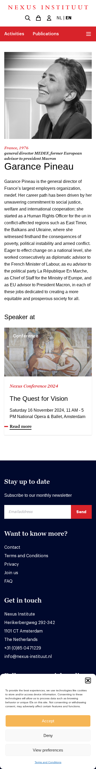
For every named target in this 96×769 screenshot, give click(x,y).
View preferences (48, 750)
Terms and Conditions (48, 762)
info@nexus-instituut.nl (28, 656)
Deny (48, 735)
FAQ (8, 581)
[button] (88, 680)
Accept (48, 721)
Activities (14, 34)
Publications (46, 34)
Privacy (11, 564)
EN (68, 18)
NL (59, 18)
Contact (12, 547)
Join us (11, 573)
